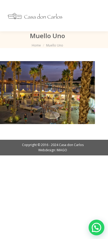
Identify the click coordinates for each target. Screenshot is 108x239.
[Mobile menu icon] (97, 16)
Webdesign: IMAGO (52, 150)
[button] (96, 227)
